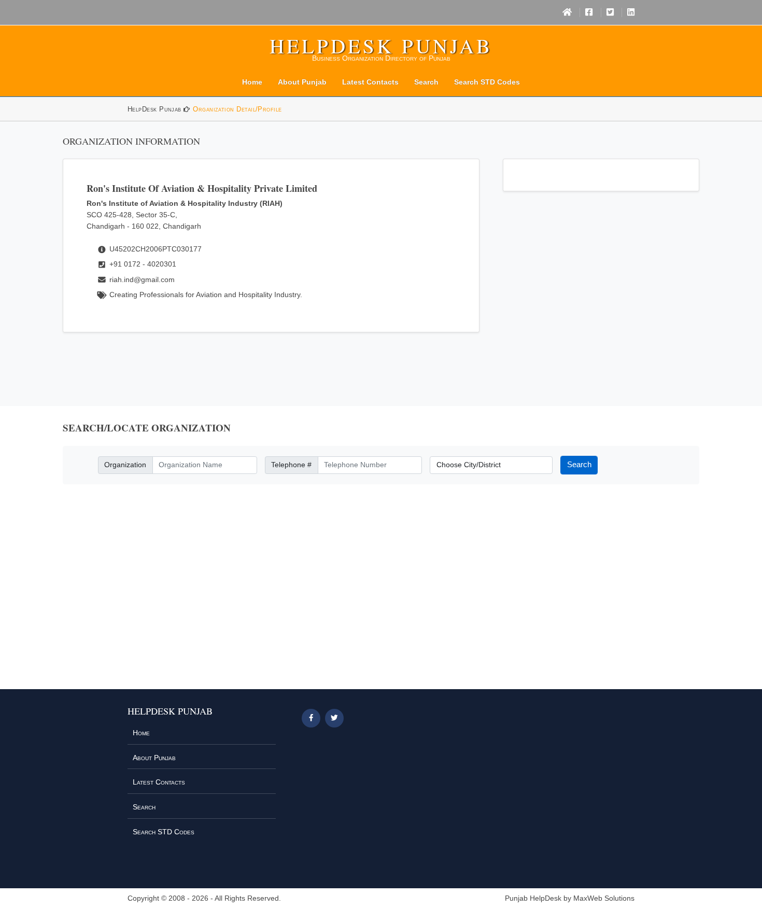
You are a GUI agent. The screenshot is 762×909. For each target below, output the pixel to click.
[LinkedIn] (630, 12)
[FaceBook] (588, 12)
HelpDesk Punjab (381, 45)
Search (426, 82)
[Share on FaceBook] (311, 718)
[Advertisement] (381, 592)
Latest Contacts (370, 82)
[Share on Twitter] (334, 718)
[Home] (567, 12)
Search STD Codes (487, 82)
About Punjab (302, 82)
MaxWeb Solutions (603, 898)
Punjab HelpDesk (533, 898)
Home (252, 82)
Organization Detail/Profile (237, 109)
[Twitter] (610, 12)
